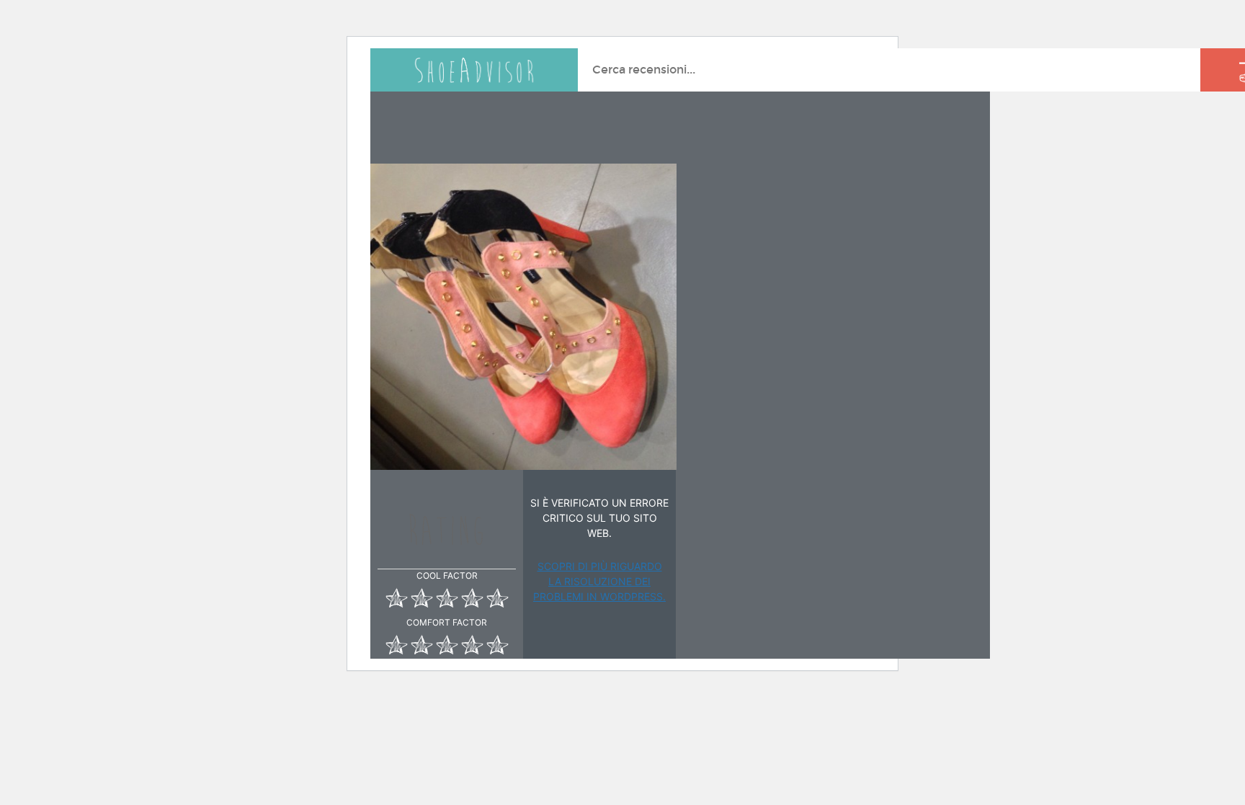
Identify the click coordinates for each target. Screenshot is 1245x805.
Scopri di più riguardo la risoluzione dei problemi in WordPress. (599, 581)
